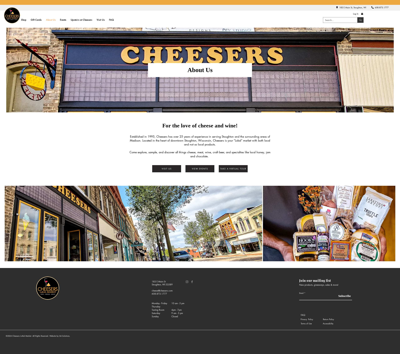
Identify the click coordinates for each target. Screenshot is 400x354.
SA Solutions (64, 336)
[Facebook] (192, 281)
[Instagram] (187, 281)
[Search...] (360, 20)
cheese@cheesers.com (162, 290)
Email (301, 293)
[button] (362, 13)
